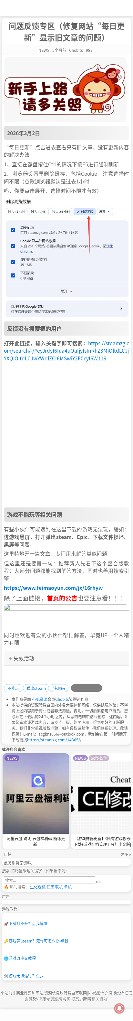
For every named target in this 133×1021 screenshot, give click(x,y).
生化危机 (38, 886)
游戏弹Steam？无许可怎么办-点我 (36, 940)
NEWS (43, 50)
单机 (68, 886)
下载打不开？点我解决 (25, 923)
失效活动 (21, 658)
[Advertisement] (66, 434)
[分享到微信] (90, 688)
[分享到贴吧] (98, 688)
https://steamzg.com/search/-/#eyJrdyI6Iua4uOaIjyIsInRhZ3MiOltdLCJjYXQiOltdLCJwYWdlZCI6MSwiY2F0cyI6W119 (66, 350)
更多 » (125, 854)
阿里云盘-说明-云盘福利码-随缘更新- (36, 841)
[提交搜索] (98, 882)
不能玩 (13, 688)
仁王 (50, 886)
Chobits (62, 699)
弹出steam (36, 688)
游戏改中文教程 (20, 958)
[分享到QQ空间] (83, 688)
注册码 (59, 688)
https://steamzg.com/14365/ (53, 739)
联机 (59, 886)
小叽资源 (39, 699)
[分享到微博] (75, 688)
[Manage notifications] (119, 1008)
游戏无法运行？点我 (24, 975)
